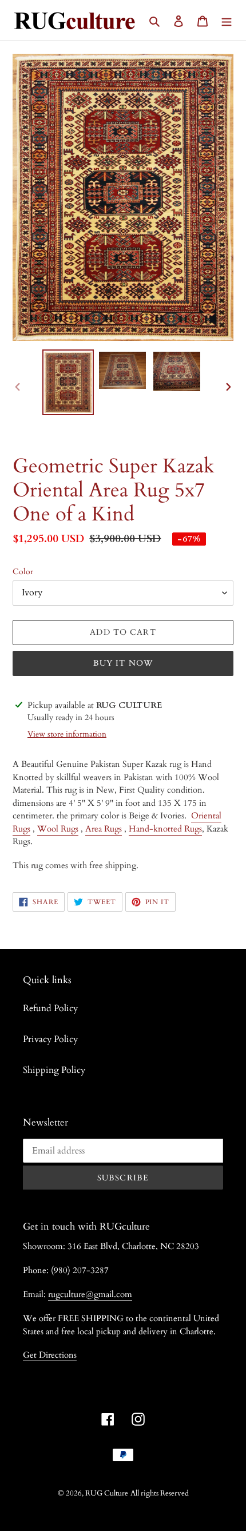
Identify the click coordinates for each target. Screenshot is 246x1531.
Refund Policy (50, 1008)
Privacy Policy (50, 1039)
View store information (66, 734)
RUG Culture (106, 1493)
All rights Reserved (159, 1493)
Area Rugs (103, 828)
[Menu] (227, 20)
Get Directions (50, 1355)
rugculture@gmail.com (90, 1294)
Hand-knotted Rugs (165, 828)
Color (23, 571)
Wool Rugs (57, 828)
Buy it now (123, 663)
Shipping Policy (54, 1070)
